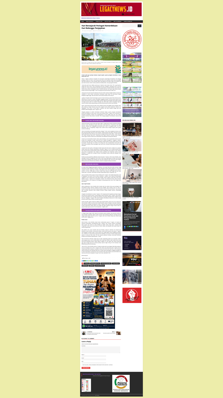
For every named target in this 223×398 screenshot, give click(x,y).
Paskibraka (91, 265)
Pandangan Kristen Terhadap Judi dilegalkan (130, 197)
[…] (130, 224)
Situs (82, 361)
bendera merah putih (95, 263)
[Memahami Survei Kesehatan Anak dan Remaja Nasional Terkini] (131, 206)
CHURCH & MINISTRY (128, 21)
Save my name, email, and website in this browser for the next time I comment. (98, 364)
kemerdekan (84, 265)
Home (82, 21)
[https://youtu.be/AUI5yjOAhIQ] (139, 25)
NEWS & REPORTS (89, 21)
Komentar (83, 345)
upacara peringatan (100, 265)
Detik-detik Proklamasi (106, 263)
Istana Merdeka (116, 263)
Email (83, 358)
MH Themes (97, 395)
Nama (83, 354)
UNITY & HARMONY (117, 21)
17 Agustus (87, 263)
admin (92, 30)
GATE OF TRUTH (108, 21)
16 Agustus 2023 (86, 30)
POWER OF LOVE (99, 21)
